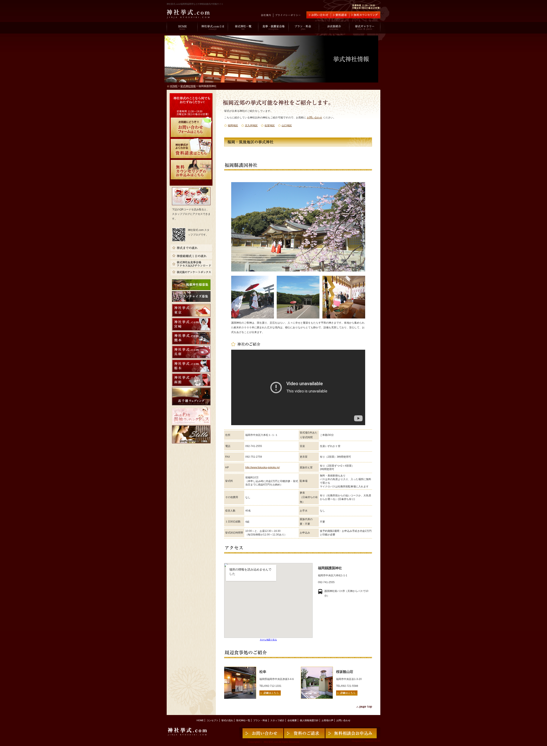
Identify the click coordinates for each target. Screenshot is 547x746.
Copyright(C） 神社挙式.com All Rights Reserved (273, 742)
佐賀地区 (270, 125)
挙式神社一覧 (243, 720)
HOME (174, 86)
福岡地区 (233, 125)
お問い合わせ (314, 117)
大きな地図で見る (268, 639)
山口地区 (287, 125)
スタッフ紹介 (277, 720)
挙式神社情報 (188, 86)
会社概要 (292, 720)
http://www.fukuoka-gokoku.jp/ (262, 467)
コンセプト (212, 720)
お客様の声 (327, 720)
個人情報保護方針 (309, 720)
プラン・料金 (260, 720)
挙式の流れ (227, 720)
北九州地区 (251, 125)
